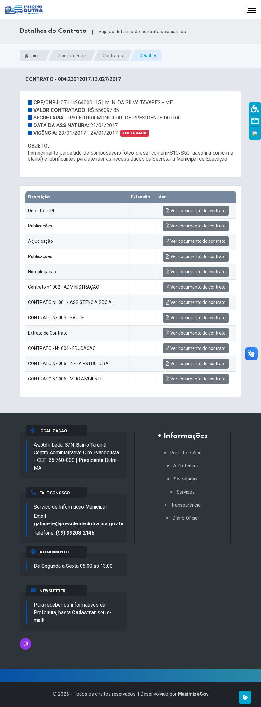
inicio (35, 55)
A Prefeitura (185, 466)
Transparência (71, 55)
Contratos (113, 55)
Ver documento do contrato (197, 210)
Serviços (186, 492)
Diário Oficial (186, 518)
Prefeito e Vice (185, 453)
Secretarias (186, 479)
